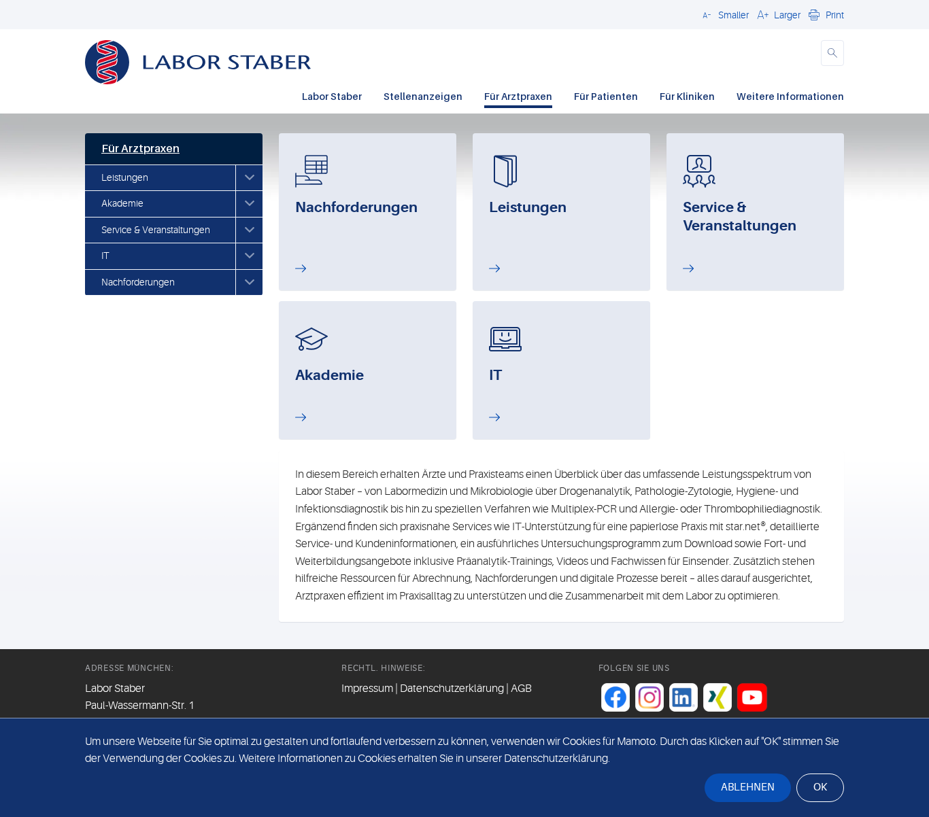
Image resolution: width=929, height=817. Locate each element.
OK (820, 787)
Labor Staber (332, 96)
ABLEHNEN (748, 787)
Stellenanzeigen (423, 96)
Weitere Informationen (790, 96)
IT (105, 255)
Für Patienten (606, 96)
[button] (723, 14)
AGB (521, 688)
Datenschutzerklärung (452, 688)
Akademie (122, 203)
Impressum (367, 688)
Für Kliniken (687, 96)
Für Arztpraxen (518, 96)
